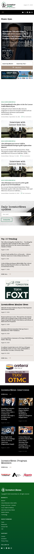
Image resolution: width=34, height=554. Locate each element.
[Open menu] (2, 12)
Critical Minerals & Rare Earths (9, 503)
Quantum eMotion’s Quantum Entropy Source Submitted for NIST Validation (14, 329)
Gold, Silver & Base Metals (8, 102)
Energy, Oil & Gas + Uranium (8, 505)
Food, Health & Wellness (7, 507)
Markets (18, 67)
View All (4, 274)
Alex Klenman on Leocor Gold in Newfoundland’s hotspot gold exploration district (16, 145)
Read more (6, 51)
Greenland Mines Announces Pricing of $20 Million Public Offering (17, 338)
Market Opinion (5, 512)
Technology (4, 514)
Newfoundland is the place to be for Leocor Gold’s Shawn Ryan (17, 105)
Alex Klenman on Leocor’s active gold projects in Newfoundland (14, 184)
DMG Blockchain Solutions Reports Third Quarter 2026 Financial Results (16, 308)
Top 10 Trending (9, 239)
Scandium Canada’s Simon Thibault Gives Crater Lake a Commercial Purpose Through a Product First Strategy (16, 35)
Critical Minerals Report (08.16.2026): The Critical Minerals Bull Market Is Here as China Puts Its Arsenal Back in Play (16, 265)
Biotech (3, 500)
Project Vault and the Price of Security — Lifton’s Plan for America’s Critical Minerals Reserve (16, 255)
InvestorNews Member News (14, 305)
